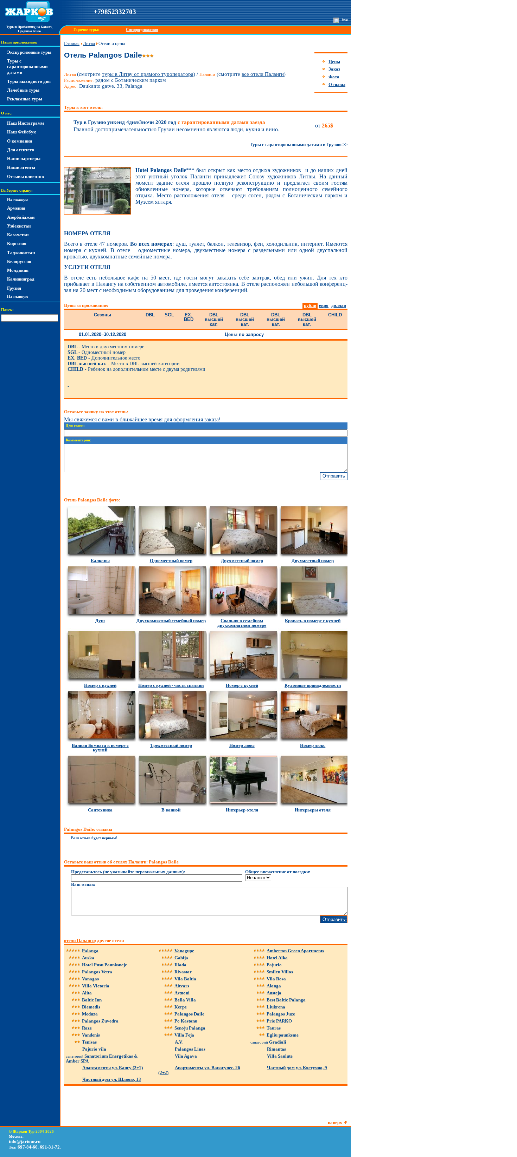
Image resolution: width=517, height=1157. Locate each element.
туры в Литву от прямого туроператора (147, 74)
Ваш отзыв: (83, 884)
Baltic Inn (92, 999)
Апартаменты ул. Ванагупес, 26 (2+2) (199, 1070)
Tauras (274, 1028)
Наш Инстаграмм (25, 123)
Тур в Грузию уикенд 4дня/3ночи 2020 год (169, 122)
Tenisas (89, 1042)
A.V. (179, 1042)
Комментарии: (78, 440)
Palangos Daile (189, 1014)
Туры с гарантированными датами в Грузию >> (298, 144)
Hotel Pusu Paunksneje (104, 964)
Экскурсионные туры (29, 52)
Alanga (274, 985)
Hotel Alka (277, 957)
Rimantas (276, 1049)
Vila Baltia (185, 978)
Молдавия (17, 270)
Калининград (20, 279)
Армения (16, 208)
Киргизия (16, 243)
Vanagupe (184, 950)
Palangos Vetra (97, 971)
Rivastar (183, 971)
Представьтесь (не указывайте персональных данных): (128, 871)
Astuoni (182, 992)
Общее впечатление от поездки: (277, 871)
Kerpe (180, 1007)
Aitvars (181, 985)
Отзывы (336, 84)
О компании (19, 141)
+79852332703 (115, 11)
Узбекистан (19, 226)
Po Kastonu (185, 1021)
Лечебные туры (23, 90)
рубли (310, 305)
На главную (17, 200)
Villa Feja (184, 1035)
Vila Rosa (276, 978)
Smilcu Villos (280, 971)
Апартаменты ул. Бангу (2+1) (112, 1067)
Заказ (334, 69)
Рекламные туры (24, 98)
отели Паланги (79, 940)
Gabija (181, 957)
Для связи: (75, 426)
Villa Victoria (95, 985)
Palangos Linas (190, 1049)
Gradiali (277, 1042)
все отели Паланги (263, 74)
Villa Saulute (280, 1056)
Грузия (14, 288)
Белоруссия (19, 261)
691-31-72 (50, 1147)
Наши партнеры (23, 158)
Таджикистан (21, 252)
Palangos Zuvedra (100, 1021)
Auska (88, 957)
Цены (334, 61)
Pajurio (274, 964)
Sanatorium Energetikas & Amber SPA (102, 1058)
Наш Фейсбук (21, 131)
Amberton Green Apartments (295, 950)
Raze (87, 1028)
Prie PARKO (279, 1021)
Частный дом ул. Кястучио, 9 (297, 1067)
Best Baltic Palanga (286, 999)
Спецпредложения (142, 30)
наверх (335, 1122)
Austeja (274, 992)
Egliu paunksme (283, 1035)
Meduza (90, 1014)
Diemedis (91, 1007)
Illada (180, 964)
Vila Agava (186, 1056)
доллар (338, 305)
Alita (87, 992)
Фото (333, 76)
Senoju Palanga (189, 1028)
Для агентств (20, 149)
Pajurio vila (94, 1049)
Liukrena (276, 1007)
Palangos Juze (281, 1014)
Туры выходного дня (29, 81)
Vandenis (91, 1035)
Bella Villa (185, 999)
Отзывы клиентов (25, 176)
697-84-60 (28, 1147)
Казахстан (17, 234)
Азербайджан (20, 217)
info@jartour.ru (24, 1141)
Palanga (90, 950)
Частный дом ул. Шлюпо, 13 (111, 1079)
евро (323, 305)
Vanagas (90, 978)
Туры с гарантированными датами (27, 66)
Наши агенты (21, 167)
